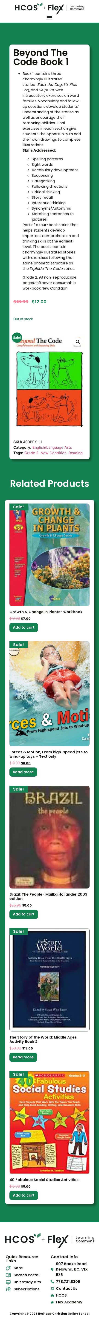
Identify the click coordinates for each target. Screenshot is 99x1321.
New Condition (54, 453)
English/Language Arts (52, 447)
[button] (78, 342)
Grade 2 (31, 453)
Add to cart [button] (24, 627)
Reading (76, 453)
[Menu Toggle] (49, 17)
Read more (23, 772)
